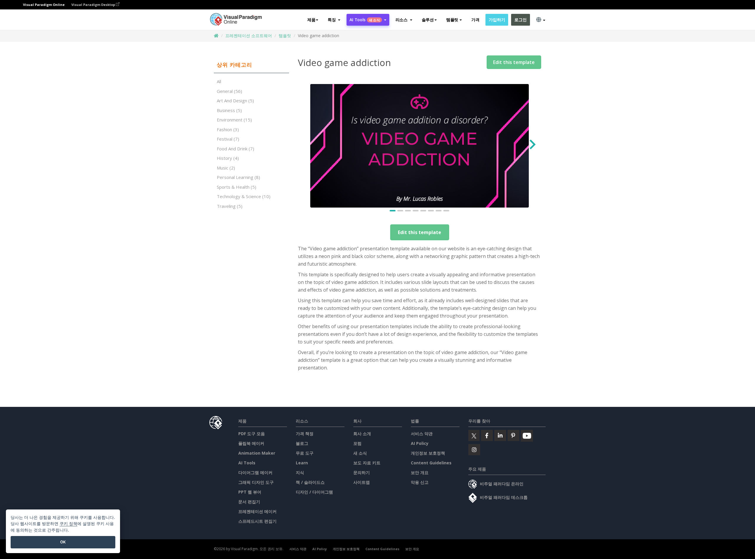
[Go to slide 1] (393, 210)
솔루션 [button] (428, 19)
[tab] (251, 65)
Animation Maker (256, 453)
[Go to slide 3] (408, 210)
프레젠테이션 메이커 (257, 511)
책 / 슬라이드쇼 (310, 482)
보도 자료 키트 (366, 463)
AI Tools (246, 463)
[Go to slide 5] (423, 210)
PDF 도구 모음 (251, 433)
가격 (475, 19)
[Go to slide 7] (439, 210)
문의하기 (361, 472)
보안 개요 (420, 472)
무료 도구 (305, 453)
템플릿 (285, 35)
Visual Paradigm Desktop (93, 4)
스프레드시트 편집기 (257, 521)
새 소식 (360, 453)
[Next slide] (532, 145)
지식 (300, 472)
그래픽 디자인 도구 (256, 482)
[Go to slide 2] (400, 210)
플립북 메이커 (251, 443)
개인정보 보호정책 (428, 453)
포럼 (357, 443)
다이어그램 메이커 (255, 472)
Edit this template (514, 62)
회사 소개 (362, 433)
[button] (334, 20)
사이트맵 (361, 482)
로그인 (520, 19)
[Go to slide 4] (416, 210)
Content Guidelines (431, 463)
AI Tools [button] (364, 19)
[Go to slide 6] (431, 210)
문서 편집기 (249, 501)
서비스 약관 (422, 433)
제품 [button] (311, 19)
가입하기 (497, 19)
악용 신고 (420, 482)
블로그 (302, 443)
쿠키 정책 (68, 523)
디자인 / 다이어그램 (314, 492)
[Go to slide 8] (446, 210)
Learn (302, 463)
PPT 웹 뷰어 (249, 492)
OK (63, 542)
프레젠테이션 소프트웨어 (248, 35)
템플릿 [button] (452, 19)
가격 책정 (305, 433)
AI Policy (420, 443)
